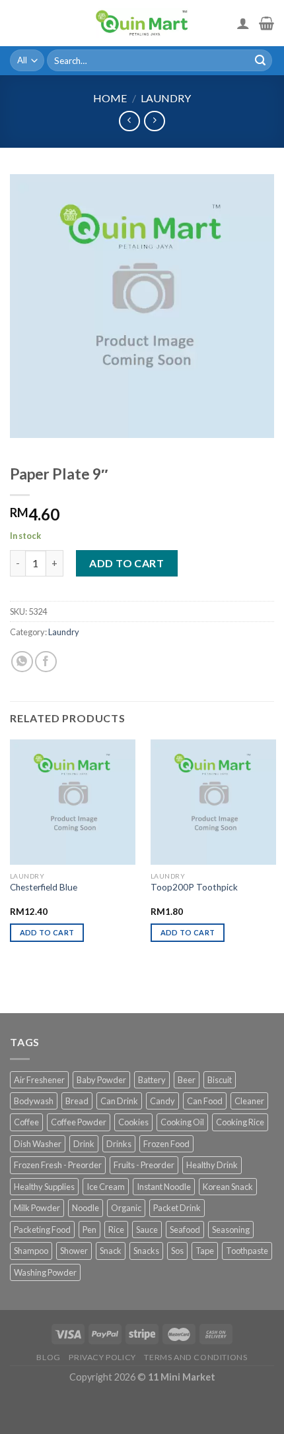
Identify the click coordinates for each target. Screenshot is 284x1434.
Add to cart (126, 563)
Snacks (146, 1250)
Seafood (185, 1229)
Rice (116, 1229)
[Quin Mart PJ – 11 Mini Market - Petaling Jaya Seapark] (142, 23)
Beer (186, 1080)
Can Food (205, 1101)
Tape (204, 1250)
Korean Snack (228, 1186)
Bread (77, 1101)
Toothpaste (247, 1250)
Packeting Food (42, 1229)
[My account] (243, 23)
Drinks (118, 1143)
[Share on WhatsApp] (22, 662)
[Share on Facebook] (46, 662)
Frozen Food (166, 1143)
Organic (126, 1207)
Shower (74, 1250)
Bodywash (33, 1101)
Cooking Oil (182, 1122)
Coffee (26, 1122)
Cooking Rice (240, 1122)
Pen (89, 1229)
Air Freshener (39, 1080)
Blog (48, 1357)
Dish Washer (37, 1143)
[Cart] (266, 23)
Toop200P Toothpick (194, 887)
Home (110, 98)
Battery (152, 1080)
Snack (111, 1250)
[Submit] (260, 60)
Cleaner (249, 1101)
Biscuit (219, 1080)
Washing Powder (45, 1272)
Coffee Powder (78, 1122)
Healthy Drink (212, 1165)
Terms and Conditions (195, 1357)
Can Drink (119, 1101)
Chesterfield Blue (43, 887)
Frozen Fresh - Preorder (58, 1165)
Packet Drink (177, 1207)
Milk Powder (37, 1207)
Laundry (166, 98)
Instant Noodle (164, 1186)
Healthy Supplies (44, 1186)
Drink (83, 1143)
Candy (162, 1101)
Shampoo (31, 1250)
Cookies (133, 1122)
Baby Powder (101, 1080)
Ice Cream (106, 1186)
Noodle (85, 1207)
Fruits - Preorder (144, 1165)
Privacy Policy (102, 1357)
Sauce (147, 1229)
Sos (177, 1250)
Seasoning (231, 1229)
